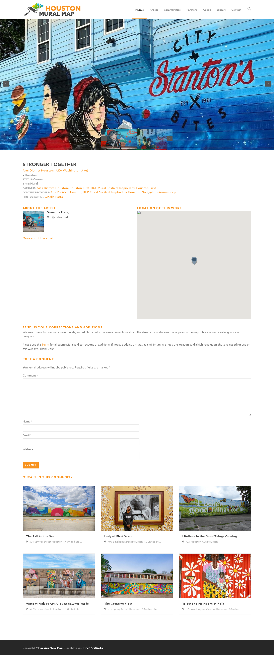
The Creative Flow (118, 604)
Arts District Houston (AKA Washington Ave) (55, 170)
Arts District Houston (52, 188)
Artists (154, 9)
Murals (139, 9)
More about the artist (38, 238)
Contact (236, 9)
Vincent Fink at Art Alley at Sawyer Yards (57, 604)
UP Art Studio (94, 648)
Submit (221, 9)
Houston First (79, 188)
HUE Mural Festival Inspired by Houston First (123, 188)
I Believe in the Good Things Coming (209, 536)
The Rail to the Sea (40, 536)
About (207, 9)
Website (28, 449)
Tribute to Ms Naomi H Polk (203, 604)
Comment (30, 375)
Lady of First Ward (118, 536)
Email (26, 435)
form (45, 344)
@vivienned (59, 217)
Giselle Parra (54, 196)
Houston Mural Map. (50, 648)
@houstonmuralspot (164, 192)
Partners (192, 9)
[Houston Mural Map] (52, 9)
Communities (172, 9)
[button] (249, 9)
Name (26, 421)
